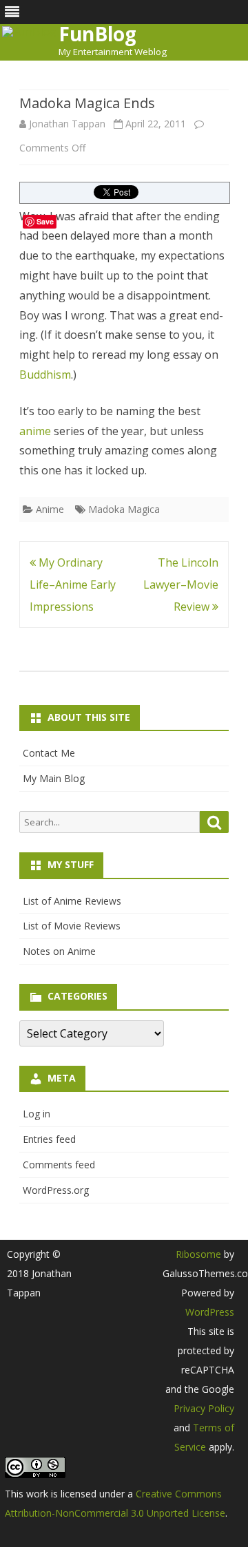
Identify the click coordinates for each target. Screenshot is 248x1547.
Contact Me (49, 752)
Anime (50, 509)
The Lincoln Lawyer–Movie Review (180, 584)
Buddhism (45, 374)
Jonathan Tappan (67, 123)
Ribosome (198, 1254)
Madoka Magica (124, 509)
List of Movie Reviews (72, 925)
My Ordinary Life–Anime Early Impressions (73, 584)
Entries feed (49, 1139)
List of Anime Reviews (72, 900)
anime (35, 431)
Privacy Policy (204, 1408)
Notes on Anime (59, 951)
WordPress (209, 1311)
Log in (36, 1113)
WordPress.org (56, 1190)
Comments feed (59, 1164)
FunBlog (97, 33)
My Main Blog (54, 778)
